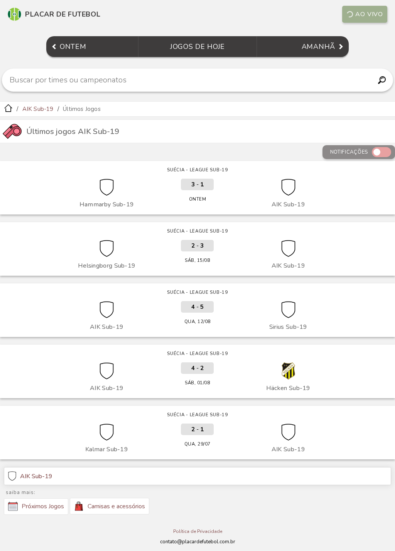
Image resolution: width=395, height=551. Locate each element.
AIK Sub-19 (38, 109)
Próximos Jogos (43, 506)
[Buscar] (381, 80)
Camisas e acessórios (116, 506)
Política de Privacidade (197, 531)
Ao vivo (369, 14)
